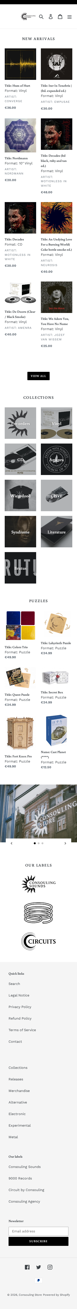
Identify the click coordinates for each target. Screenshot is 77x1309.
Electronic (17, 1114)
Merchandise (19, 1091)
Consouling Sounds (25, 1167)
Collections (18, 1068)
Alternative (18, 1102)
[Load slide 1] (35, 843)
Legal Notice (19, 995)
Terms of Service (22, 1030)
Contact (15, 1041)
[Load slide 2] (39, 843)
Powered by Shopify (56, 1294)
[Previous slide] (11, 843)
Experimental (20, 1125)
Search (14, 984)
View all (38, 376)
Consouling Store (30, 1294)
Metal (13, 1137)
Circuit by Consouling (26, 1190)
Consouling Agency (24, 1201)
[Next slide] (65, 843)
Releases (16, 1079)
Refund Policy (20, 1018)
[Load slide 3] (42, 843)
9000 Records (20, 1178)
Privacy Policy (20, 1007)
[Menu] (69, 16)
